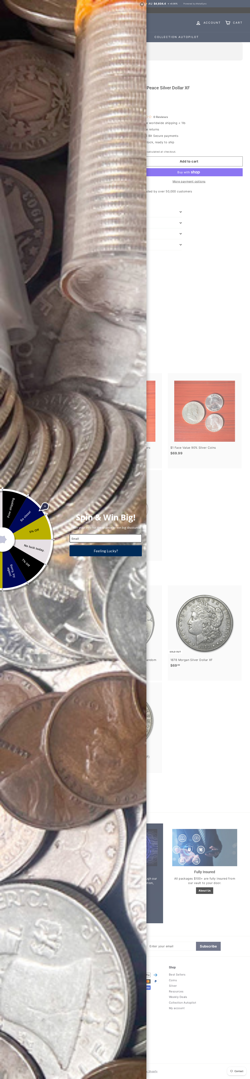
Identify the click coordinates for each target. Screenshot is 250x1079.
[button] (142, 4)
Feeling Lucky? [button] (106, 551)
